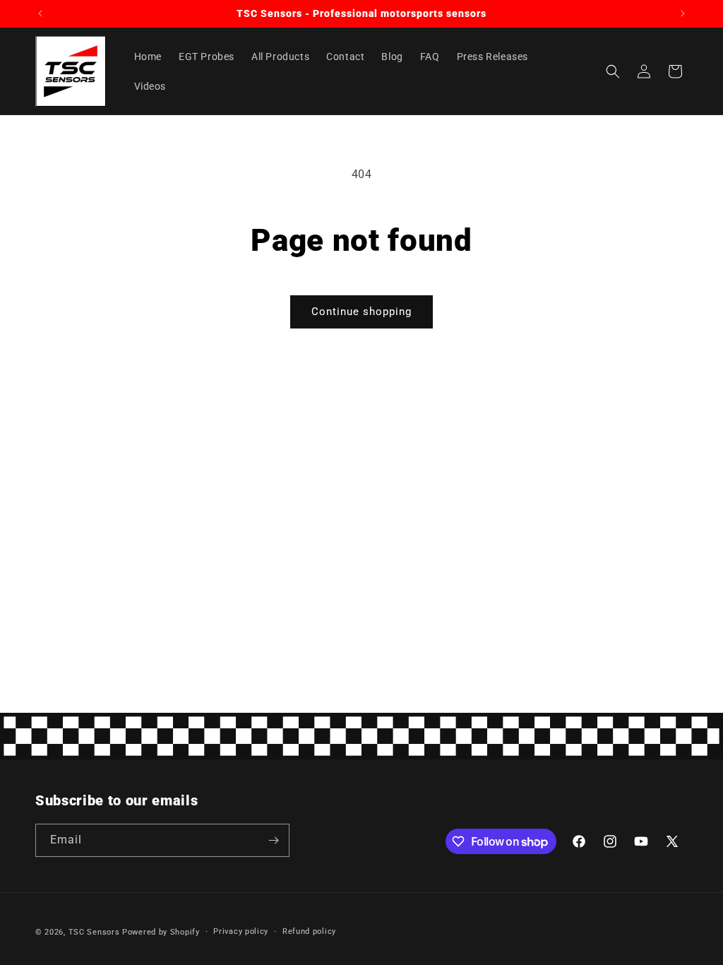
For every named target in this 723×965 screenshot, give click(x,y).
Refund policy (309, 931)
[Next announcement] (682, 13)
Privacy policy (240, 931)
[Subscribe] (273, 840)
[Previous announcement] (40, 13)
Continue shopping (361, 311)
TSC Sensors (94, 932)
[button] (612, 71)
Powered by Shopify (161, 932)
